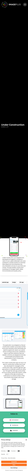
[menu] (25, 4)
